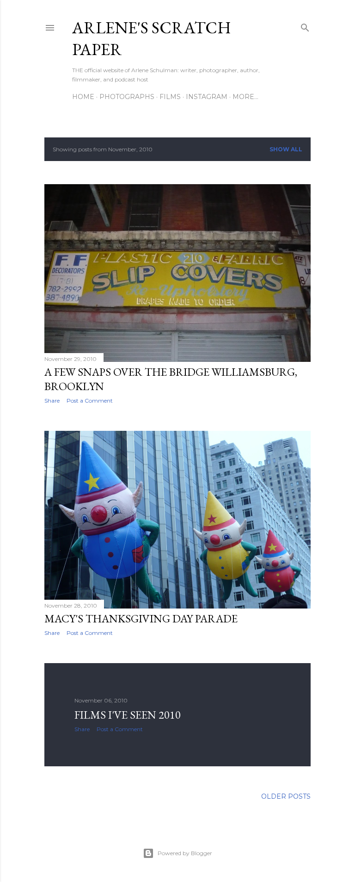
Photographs (126, 97)
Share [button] (52, 400)
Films (170, 97)
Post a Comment (90, 400)
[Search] (305, 26)
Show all (285, 149)
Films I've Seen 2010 (127, 715)
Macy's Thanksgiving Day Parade (141, 618)
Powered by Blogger (185, 853)
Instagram (206, 97)
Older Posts (286, 796)
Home (83, 97)
